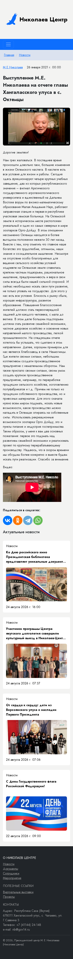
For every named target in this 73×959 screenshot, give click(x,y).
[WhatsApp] (38, 520)
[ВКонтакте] (7, 520)
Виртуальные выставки (18, 892)
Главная (9, 55)
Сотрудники (11, 873)
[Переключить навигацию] (8, 44)
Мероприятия (12, 878)
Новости (24, 55)
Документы (10, 868)
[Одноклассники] (17, 520)
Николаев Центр (43, 19)
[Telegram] (28, 520)
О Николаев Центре (19, 858)
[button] (66, 111)
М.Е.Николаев (13, 67)
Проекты (9, 897)
